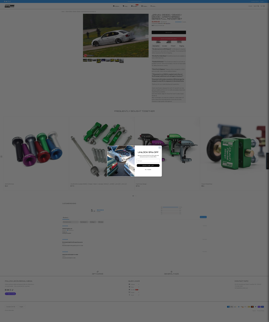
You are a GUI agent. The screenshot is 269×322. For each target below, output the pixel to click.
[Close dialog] (160, 147)
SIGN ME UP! (148, 165)
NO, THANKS (148, 169)
